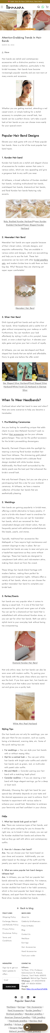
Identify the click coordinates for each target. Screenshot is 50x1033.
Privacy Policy (8, 929)
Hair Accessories (29, 947)
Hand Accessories (29, 951)
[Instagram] (22, 997)
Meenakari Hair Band (25, 308)
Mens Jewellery (38, 1024)
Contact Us (26, 934)
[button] (2, 7)
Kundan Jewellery (33, 1010)
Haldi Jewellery (34, 1031)
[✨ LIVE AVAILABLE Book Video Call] (44, 1027)
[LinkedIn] (28, 997)
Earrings (25, 942)
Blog (23, 930)
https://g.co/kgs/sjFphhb (37, 989)
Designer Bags (16, 1027)
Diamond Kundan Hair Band (25, 662)
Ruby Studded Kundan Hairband (18, 221)
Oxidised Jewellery (14, 1013)
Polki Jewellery (38, 1017)
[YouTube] (34, 997)
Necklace (25, 938)
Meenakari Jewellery (34, 1013)
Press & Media (28, 925)
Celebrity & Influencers (31, 921)
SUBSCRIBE (11, 986)
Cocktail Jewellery (32, 1027)
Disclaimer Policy (10, 933)
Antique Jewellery (22, 1024)
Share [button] (6, 52)
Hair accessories (16, 434)
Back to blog (26, 908)
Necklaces (11, 1007)
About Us (25, 917)
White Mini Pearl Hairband (25, 723)
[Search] (39, 7)
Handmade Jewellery (18, 1020)
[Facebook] (16, 997)
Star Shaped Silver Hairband (15, 383)
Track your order (28, 955)
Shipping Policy (9, 917)
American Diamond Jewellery (18, 1017)
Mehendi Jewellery (17, 1031)
